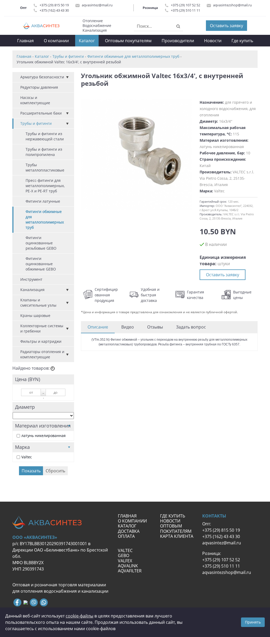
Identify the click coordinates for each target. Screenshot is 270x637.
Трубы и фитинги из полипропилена (44, 152)
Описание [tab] (98, 327)
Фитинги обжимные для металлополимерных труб (45, 219)
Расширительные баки (41, 113)
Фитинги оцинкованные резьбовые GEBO (41, 243)
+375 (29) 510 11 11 (185, 10)
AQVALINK (128, 566)
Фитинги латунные (43, 201)
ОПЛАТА (126, 536)
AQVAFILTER (130, 571)
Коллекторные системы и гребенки (41, 328)
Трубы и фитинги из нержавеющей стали (45, 136)
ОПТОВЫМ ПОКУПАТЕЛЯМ (176, 528)
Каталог (87, 41)
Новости (212, 41)
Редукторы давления (39, 87)
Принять (253, 622)
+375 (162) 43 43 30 (54, 10)
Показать (31, 471)
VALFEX (125, 561)
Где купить (242, 41)
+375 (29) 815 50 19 (54, 5)
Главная (25, 41)
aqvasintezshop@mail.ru (232, 5)
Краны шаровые (35, 315)
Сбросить (55, 471)
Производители (178, 41)
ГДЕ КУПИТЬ (172, 516)
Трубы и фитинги (36, 123)
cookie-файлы (79, 616)
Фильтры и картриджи (40, 341)
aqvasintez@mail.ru (97, 5)
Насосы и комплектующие (35, 100)
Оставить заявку (226, 25)
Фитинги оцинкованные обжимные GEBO (41, 264)
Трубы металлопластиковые (45, 167)
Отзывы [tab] (155, 327)
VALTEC (125, 550)
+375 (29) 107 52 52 (185, 5)
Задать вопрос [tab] (191, 327)
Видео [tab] (127, 327)
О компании (56, 41)
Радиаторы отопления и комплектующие (42, 354)
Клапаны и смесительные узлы (38, 302)
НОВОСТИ (170, 521)
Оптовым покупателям (128, 41)
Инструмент (31, 279)
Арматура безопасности (42, 76)
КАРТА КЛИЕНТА (177, 536)
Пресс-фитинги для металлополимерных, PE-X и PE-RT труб (45, 185)
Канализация (32, 289)
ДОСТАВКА (128, 531)
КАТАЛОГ (127, 526)
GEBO (123, 555)
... (43, 393)
